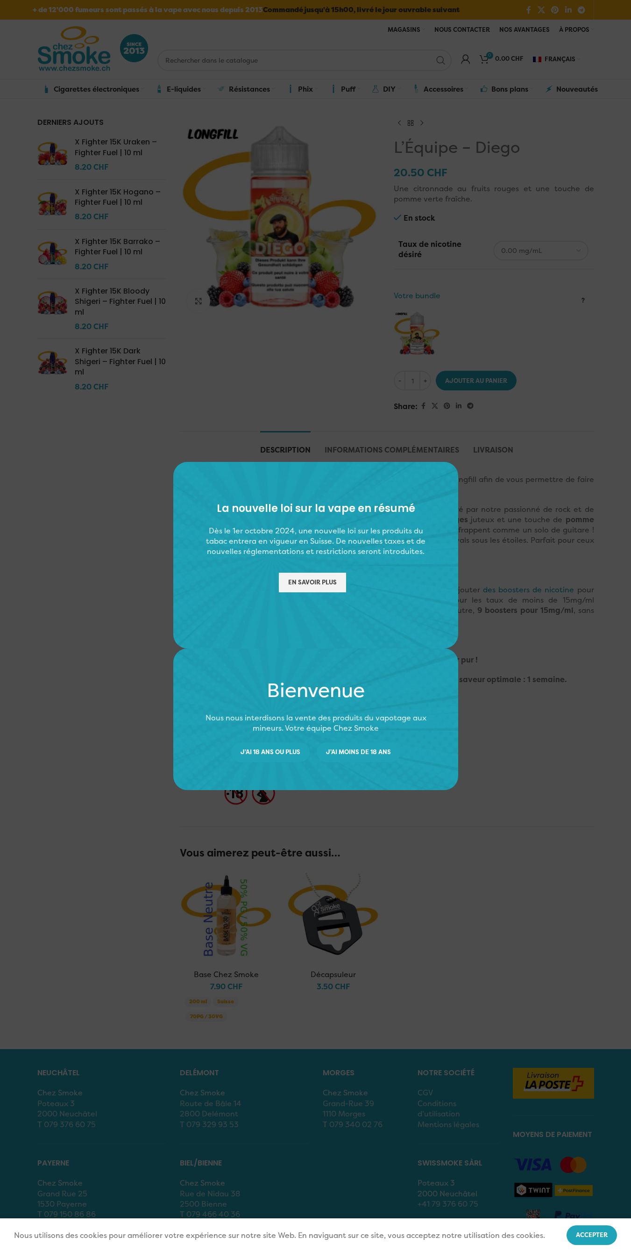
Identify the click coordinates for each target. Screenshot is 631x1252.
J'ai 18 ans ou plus (270, 752)
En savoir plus (312, 582)
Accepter (592, 1234)
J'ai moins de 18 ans (358, 752)
